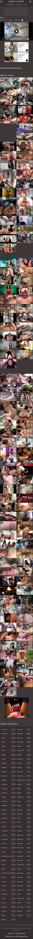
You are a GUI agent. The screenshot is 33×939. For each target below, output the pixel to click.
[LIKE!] (1, 20)
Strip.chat (21, 49)
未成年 (25, 5)
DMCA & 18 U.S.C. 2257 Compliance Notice (17, 936)
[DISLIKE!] (5, 20)
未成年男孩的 (19, 5)
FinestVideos (16, 1)
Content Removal (20, 933)
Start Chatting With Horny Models (22, 45)
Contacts (11, 933)
